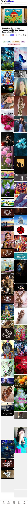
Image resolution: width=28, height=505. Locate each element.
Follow (12, 35)
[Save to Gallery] (12, 51)
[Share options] (12, 48)
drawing (22, 41)
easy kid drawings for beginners (14, 44)
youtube (8, 41)
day (4, 41)
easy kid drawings (16, 41)
